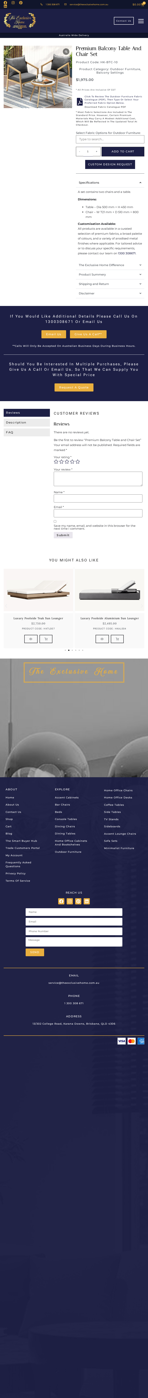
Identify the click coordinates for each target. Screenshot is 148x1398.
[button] (6, 606)
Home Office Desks (118, 797)
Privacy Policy (16, 873)
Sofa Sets (111, 840)
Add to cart (123, 151)
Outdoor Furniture (125, 69)
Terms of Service (18, 880)
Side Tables (112, 811)
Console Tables (66, 819)
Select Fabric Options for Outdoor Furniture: (108, 133)
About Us (12, 804)
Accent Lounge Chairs (120, 833)
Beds (58, 811)
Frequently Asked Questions (18, 864)
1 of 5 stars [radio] (56, 461)
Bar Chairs (62, 804)
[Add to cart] (46, 639)
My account (14, 855)
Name (59, 492)
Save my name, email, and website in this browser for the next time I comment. (94, 527)
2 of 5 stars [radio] (61, 461)
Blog (9, 833)
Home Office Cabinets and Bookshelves (71, 842)
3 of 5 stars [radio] (67, 461)
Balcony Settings (110, 72)
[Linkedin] (5, 6)
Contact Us (13, 811)
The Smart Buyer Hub (21, 840)
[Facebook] (5, 2)
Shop (9, 819)
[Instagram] (13, 2)
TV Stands (111, 819)
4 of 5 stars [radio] (72, 461)
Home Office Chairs (118, 790)
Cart (9, 826)
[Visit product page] (31, 639)
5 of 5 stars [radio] (77, 461)
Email (59, 507)
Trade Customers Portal (23, 847)
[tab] (27, 413)
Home (10, 797)
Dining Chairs (65, 826)
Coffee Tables (114, 804)
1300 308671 (127, 253)
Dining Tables (65, 833)
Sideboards (112, 826)
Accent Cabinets (67, 797)
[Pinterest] (21, 2)
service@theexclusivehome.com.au (74, 982)
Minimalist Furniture (119, 848)
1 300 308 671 (74, 1003)
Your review (63, 469)
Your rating (62, 457)
